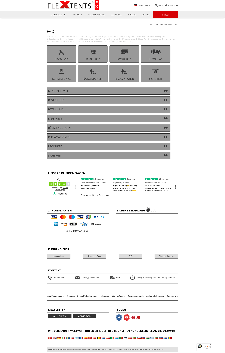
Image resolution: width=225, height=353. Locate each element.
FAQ (176, 24)
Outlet (165, 15)
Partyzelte (77, 15)
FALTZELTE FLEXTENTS (58, 15)
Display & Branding (96, 15)
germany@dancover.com (145, 349)
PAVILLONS (132, 15)
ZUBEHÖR (146, 15)
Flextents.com (166, 24)
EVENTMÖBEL (116, 15)
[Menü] (210, 345)
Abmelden (84, 316)
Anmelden (59, 316)
